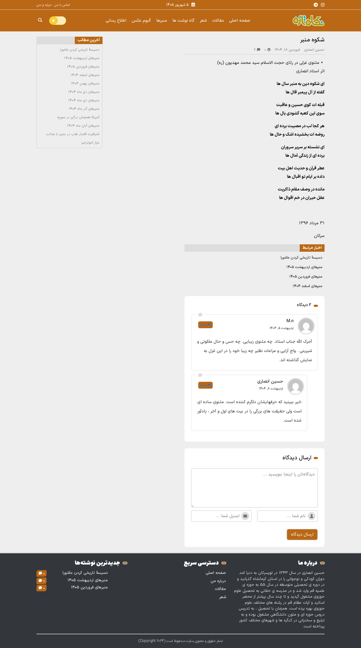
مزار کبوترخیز (90, 142)
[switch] (57, 20)
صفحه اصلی (239, 20)
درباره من (218, 581)
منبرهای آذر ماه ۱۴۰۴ (84, 109)
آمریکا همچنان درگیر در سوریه (78, 117)
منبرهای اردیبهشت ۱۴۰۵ (304, 267)
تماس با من (62, 5)
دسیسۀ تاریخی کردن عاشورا (301, 257)
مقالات (218, 20)
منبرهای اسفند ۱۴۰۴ (307, 286)
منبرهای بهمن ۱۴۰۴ (85, 83)
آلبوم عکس (141, 20)
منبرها (161, 20)
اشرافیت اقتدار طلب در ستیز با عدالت (72, 134)
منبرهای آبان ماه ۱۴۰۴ (83, 125)
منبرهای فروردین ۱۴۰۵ (305, 276)
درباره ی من (44, 5)
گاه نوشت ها (183, 20)
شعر (203, 20)
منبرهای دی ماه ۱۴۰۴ (83, 92)
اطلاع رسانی (116, 20)
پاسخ (203, 324)
